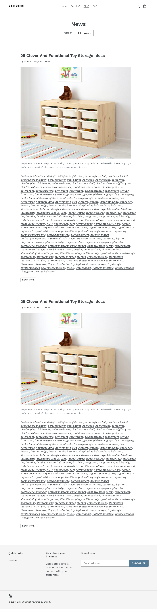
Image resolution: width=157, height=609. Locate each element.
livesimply (69, 216)
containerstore (44, 190)
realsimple (55, 249)
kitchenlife (113, 209)
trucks (70, 267)
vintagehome (83, 267)
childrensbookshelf (82, 183)
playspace (105, 242)
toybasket (82, 264)
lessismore (129, 212)
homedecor (101, 198)
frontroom (27, 194)
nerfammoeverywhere (107, 223)
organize (110, 227)
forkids (124, 190)
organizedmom (103, 231)
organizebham (125, 227)
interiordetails (57, 205)
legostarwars (113, 212)
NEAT (49, 223)
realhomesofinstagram (34, 249)
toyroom (94, 264)
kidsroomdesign (49, 209)
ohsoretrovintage (65, 227)
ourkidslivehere (80, 234)
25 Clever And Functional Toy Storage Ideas (63, 55)
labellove (126, 209)
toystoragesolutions (53, 267)
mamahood (36, 220)
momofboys (97, 220)
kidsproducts (101, 205)
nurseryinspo (46, 227)
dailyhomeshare (94, 190)
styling (41, 260)
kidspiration (85, 205)
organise (82, 227)
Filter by (67, 33)
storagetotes (28, 260)
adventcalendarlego (44, 176)
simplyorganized (101, 253)
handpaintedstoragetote (43, 198)
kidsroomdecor (29, 209)
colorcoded (27, 190)
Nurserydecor (29, 227)
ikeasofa (83, 201)
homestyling (116, 198)
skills (115, 253)
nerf (71, 223)
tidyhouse (40, 264)
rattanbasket (122, 245)
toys (103, 264)
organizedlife (66, 231)
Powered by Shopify (41, 602)
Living (79, 216)
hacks (24, 198)
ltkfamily (124, 216)
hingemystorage (83, 198)
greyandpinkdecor (94, 194)
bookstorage (102, 179)
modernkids (70, 220)
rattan (109, 245)
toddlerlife (63, 264)
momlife (84, 220)
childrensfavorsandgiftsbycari (113, 183)
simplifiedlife (62, 253)
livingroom (90, 216)
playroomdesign (54, 242)
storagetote (116, 256)
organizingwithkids (58, 234)
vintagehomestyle (102, 267)
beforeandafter (57, 179)
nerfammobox (84, 223)
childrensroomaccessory (57, 187)
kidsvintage (98, 209)
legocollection (76, 212)
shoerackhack (92, 249)
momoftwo (112, 220)
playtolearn (119, 242)
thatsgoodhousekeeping (93, 260)
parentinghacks (99, 234)
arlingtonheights (67, 176)
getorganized (74, 194)
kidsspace (85, 209)
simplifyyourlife (80, 253)
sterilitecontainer (65, 256)
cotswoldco (76, 190)
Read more (28, 280)
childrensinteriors (31, 187)
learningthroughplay (48, 212)
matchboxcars (53, 220)
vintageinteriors (124, 267)
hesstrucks (65, 198)
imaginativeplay (109, 201)
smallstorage (127, 253)
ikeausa (93, 201)
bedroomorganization (33, 179)
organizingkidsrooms (33, 234)
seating (78, 249)
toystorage (114, 264)
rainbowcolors (96, 245)
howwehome (63, 201)
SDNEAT (67, 249)
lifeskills (30, 216)
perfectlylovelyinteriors (35, 238)
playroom (120, 238)
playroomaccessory (32, 242)
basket (124, 176)
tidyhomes (27, 264)
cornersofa (61, 190)
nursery (126, 223)
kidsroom (116, 205)
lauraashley (27, 212)
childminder (43, 183)
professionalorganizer (33, 245)
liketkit (41, 216)
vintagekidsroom (45, 271)
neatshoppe (61, 223)
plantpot (108, 238)
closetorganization (113, 187)
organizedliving (84, 231)
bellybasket (74, 179)
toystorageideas (30, 267)
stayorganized (44, 256)
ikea (74, 201)
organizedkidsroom (45, 231)
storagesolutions (97, 256)
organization (96, 227)
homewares (27, 201)
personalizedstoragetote (64, 238)
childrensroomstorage (87, 187)
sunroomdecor (55, 260)
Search (12, 560)
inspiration (125, 201)
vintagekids (27, 271)
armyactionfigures (89, 176)
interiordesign (39, 205)
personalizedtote (91, 238)
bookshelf (88, 179)
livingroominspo (107, 216)
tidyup (51, 264)
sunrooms (71, 260)
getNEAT (60, 194)
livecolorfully (54, 216)
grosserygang (126, 194)
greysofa (111, 194)
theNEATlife (116, 260)
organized (26, 231)
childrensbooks (61, 183)
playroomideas (74, 242)
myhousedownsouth (33, 223)
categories (118, 179)
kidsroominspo (69, 209)
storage (81, 256)
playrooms (91, 242)
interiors (72, 205)
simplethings (45, 253)
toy (73, 264)
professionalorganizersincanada (67, 245)
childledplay (28, 183)
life (22, 216)
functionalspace (44, 194)
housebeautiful (45, 201)
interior (25, 205)
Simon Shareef (24, 602)
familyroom (112, 190)
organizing (120, 231)
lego (63, 212)
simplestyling (28, 253)
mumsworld (127, 220)
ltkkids (25, 220)
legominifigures (95, 212)
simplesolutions (111, 249)
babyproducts (110, 176)
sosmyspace (28, 256)
